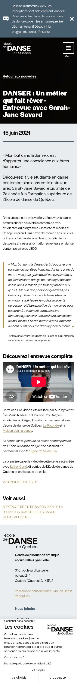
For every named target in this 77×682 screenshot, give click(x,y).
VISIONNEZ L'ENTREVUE (20, 481)
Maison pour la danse (17, 430)
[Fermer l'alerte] (70, 18)
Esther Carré (18, 466)
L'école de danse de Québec (21, 48)
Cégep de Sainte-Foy (43, 451)
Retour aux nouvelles (19, 76)
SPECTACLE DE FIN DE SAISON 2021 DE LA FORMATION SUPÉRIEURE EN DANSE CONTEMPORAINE (33, 511)
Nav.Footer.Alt (20, 541)
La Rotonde (51, 425)
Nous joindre (25, 608)
